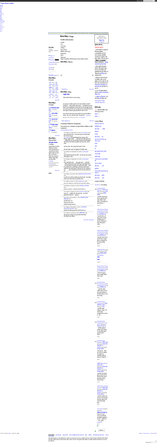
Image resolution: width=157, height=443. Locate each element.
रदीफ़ (86, 435)
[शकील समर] (56, 83)
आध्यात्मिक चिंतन (55, 108)
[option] (77, 75)
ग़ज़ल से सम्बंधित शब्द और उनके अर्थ (76, 435)
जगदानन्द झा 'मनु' (101, 250)
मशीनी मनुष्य (97, 156)
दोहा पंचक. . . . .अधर (99, 178)
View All (57, 100)
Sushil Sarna (81, 181)
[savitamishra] (53, 83)
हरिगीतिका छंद (98, 126)
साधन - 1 (97, 114)
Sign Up (138, 0)
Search (155, 0)
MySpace (52, 60)
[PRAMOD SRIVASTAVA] (50, 83)
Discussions (51, 64)
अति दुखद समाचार (53, 142)
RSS (95, 431)
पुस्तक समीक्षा (55, 113)
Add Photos (65, 89)
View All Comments (88, 219)
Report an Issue (146, 433)
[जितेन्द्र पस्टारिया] (56, 89)
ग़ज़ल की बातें (54, 119)
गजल (106, 191)
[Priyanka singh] (50, 93)
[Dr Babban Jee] (50, 89)
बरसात (96, 134)
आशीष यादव (99, 363)
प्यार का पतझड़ (98, 163)
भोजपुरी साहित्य (100, 348)
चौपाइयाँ (96, 131)
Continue (51, 161)
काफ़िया (89, 435)
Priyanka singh (83, 191)
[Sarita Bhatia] (53, 96)
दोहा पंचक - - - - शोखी (100, 129)
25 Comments (82, 117)
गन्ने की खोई (97, 154)
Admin (9, 433)
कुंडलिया (97, 168)
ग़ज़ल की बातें (65, 435)
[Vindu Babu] (56, 93)
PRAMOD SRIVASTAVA (84, 174)
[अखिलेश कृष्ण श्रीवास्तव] (50, 86)
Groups (50, 67)
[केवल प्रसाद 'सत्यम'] (53, 93)
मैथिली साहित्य (103, 253)
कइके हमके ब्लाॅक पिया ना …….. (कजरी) (102, 345)
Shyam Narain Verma (102, 266)
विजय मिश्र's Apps (53, 75)
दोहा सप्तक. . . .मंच (99, 136)
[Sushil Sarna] (53, 86)
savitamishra (84, 132)
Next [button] (93, 75)
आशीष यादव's (105, 342)
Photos (50, 69)
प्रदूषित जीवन (66, 94)
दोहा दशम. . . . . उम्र (99, 166)
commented (100, 211)
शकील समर (82, 212)
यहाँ (100, 98)
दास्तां (96, 143)
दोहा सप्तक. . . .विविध (99, 175)
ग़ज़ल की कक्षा (58, 435)
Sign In (141, 0)
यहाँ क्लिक (102, 73)
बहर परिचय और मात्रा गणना (98, 435)
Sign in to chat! (148, 442)
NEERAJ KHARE (84, 185)
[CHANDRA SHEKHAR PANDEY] (56, 86)
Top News (97, 184)
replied (99, 190)
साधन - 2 (97, 116)
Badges (140, 433)
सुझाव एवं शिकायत (100, 96)
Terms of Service (153, 433)
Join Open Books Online (67, 130)
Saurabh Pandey (101, 188)
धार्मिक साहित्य (55, 124)
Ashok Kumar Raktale (102, 209)
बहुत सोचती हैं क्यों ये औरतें (100, 151)
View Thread (67, 137)
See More (99, 422)
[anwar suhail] (50, 96)
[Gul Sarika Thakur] (56, 96)
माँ (95, 148)
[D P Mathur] (53, 89)
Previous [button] (61, 75)
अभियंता (53, 130)
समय (96, 146)
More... (102, 430)
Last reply (51, 164)
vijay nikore (100, 408)
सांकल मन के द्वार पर (99, 123)
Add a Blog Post (66, 120)
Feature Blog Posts (53, 62)
